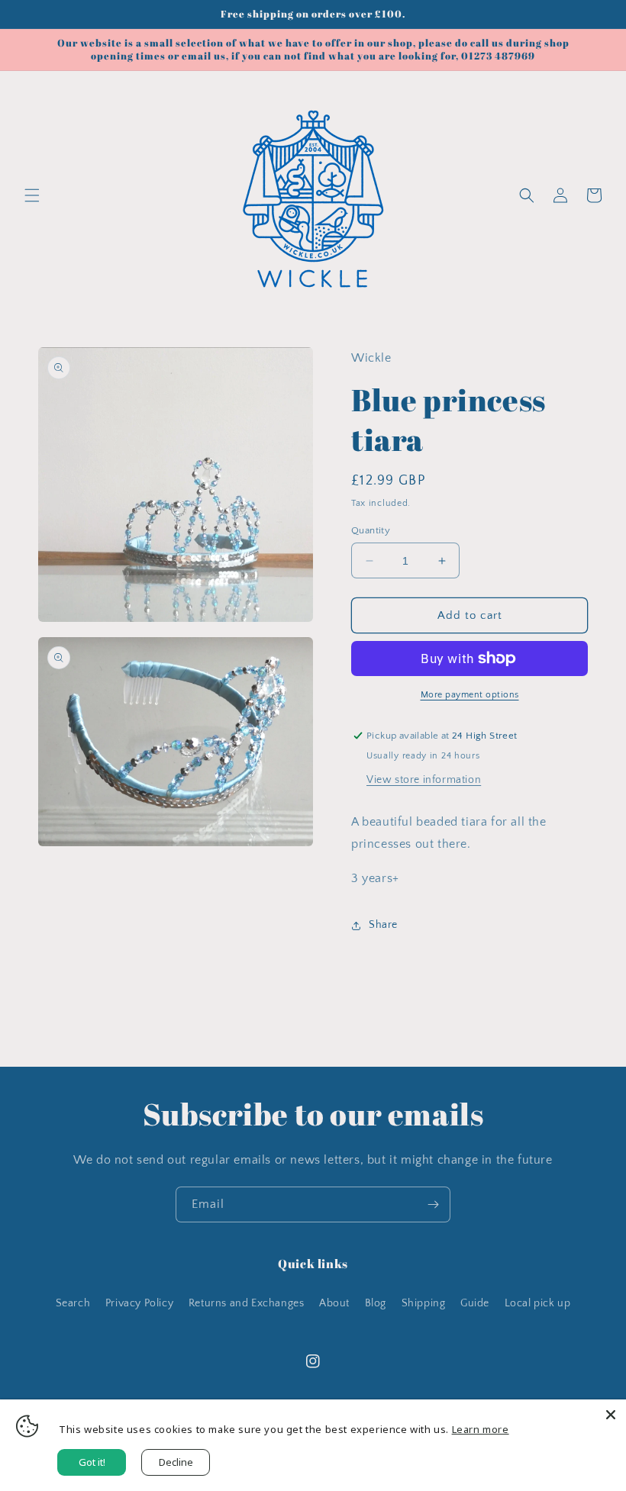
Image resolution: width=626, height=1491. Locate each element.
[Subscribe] (433, 1204)
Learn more (480, 1429)
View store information (423, 780)
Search (73, 1303)
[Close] (610, 1414)
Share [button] (383, 925)
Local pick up (538, 1303)
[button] (32, 195)
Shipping (424, 1303)
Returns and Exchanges (247, 1303)
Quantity (370, 530)
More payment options (470, 695)
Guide (474, 1303)
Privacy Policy (139, 1303)
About (334, 1303)
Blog (375, 1303)
